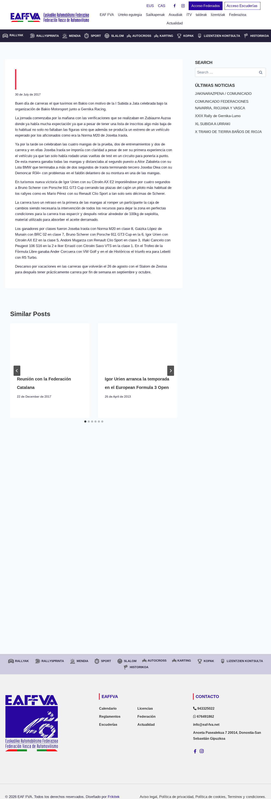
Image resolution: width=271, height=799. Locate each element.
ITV (189, 15)
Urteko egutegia (130, 15)
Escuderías (108, 724)
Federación (146, 716)
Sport (96, 35)
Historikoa (259, 35)
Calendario (108, 708)
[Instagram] (183, 6)
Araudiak (175, 15)
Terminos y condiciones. (247, 797)
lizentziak (218, 15)
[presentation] (50, 345)
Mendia (75, 35)
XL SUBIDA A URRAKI (212, 124)
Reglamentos (109, 716)
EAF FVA (107, 15)
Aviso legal (148, 797)
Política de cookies (210, 797)
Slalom (117, 35)
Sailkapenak (155, 15)
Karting (166, 35)
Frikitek (114, 797)
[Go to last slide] (17, 371)
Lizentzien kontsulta (222, 35)
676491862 (205, 716)
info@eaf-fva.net (206, 724)
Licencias (145, 708)
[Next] (170, 371)
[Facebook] (174, 6)
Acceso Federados (205, 6)
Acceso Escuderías (243, 6)
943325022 (205, 708)
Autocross (141, 35)
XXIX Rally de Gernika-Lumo (218, 116)
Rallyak (22, 661)
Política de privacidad (176, 797)
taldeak (201, 15)
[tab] (85, 421)
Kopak (188, 35)
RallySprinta (47, 35)
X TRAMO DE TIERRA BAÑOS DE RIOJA (228, 132)
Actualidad (175, 23)
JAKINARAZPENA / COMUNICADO (223, 94)
